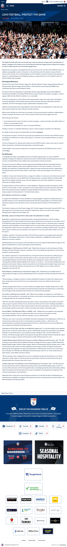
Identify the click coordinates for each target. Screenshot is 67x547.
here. (8, 150)
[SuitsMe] (19, 531)
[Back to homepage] (2, 5)
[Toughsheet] (33, 474)
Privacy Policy (41, 540)
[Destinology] (41, 520)
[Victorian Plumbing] (33, 489)
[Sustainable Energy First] (26, 510)
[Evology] (55, 510)
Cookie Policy (31, 540)
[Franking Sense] (12, 500)
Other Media (63, 544)
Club (2, 1)
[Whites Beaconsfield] (12, 520)
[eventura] (41, 500)
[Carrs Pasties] (55, 500)
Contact (24, 540)
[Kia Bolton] (12, 510)
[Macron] (26, 500)
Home (6, 9)
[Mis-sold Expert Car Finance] (48, 531)
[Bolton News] (33, 531)
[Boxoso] (26, 521)
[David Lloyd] (41, 510)
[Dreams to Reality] (55, 520)
